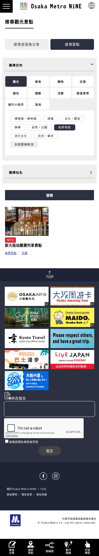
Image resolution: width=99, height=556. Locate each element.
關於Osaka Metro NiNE (21, 489)
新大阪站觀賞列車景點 (23, 245)
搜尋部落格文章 (27, 44)
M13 (10, 240)
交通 (24, 253)
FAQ (43, 489)
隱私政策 (27, 494)
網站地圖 (41, 494)
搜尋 (49, 195)
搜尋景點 (72, 44)
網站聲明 (12, 494)
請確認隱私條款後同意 (23, 442)
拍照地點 (11, 253)
